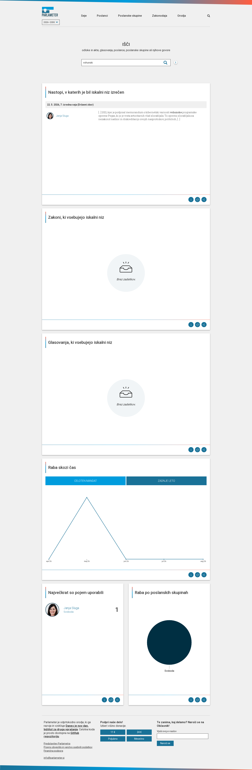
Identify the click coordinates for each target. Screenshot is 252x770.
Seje (84, 15)
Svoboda (69, 611)
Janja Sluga (62, 115)
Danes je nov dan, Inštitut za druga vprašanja (66, 727)
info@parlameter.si (54, 757)
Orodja (181, 15)
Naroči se (165, 743)
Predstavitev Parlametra (57, 743)
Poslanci (102, 15)
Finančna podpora (53, 750)
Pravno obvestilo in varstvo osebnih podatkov (68, 747)
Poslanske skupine (130, 15)
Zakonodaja (159, 15)
